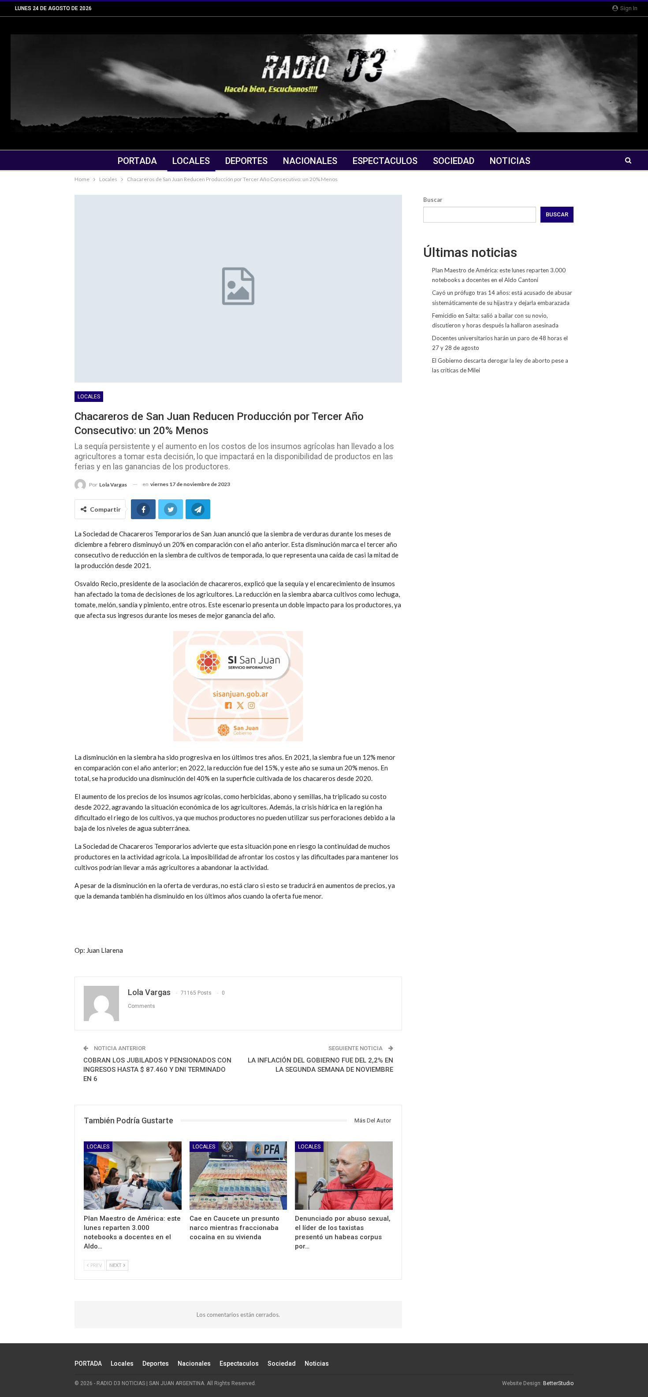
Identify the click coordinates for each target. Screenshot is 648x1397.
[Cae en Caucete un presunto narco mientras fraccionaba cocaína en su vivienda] (238, 1175)
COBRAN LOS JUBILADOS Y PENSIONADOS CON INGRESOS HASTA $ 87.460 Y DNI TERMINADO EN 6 (157, 1069)
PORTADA (137, 161)
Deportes (246, 161)
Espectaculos (385, 161)
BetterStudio (558, 1383)
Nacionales (310, 161)
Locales (191, 161)
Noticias (510, 161)
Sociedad (453, 161)
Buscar (433, 199)
